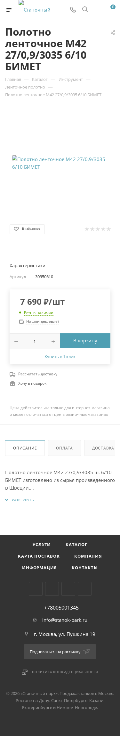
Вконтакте (36, 589)
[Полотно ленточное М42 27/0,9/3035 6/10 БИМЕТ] (60, 163)
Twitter (68, 589)
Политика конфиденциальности (65, 672)
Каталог (76, 544)
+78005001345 (61, 607)
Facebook (52, 589)
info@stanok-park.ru (64, 620)
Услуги (42, 544)
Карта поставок (39, 556)
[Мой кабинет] (97, 10)
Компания (88, 556)
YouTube (85, 589)
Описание (25, 448)
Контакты (85, 567)
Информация (39, 567)
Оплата (64, 448)
